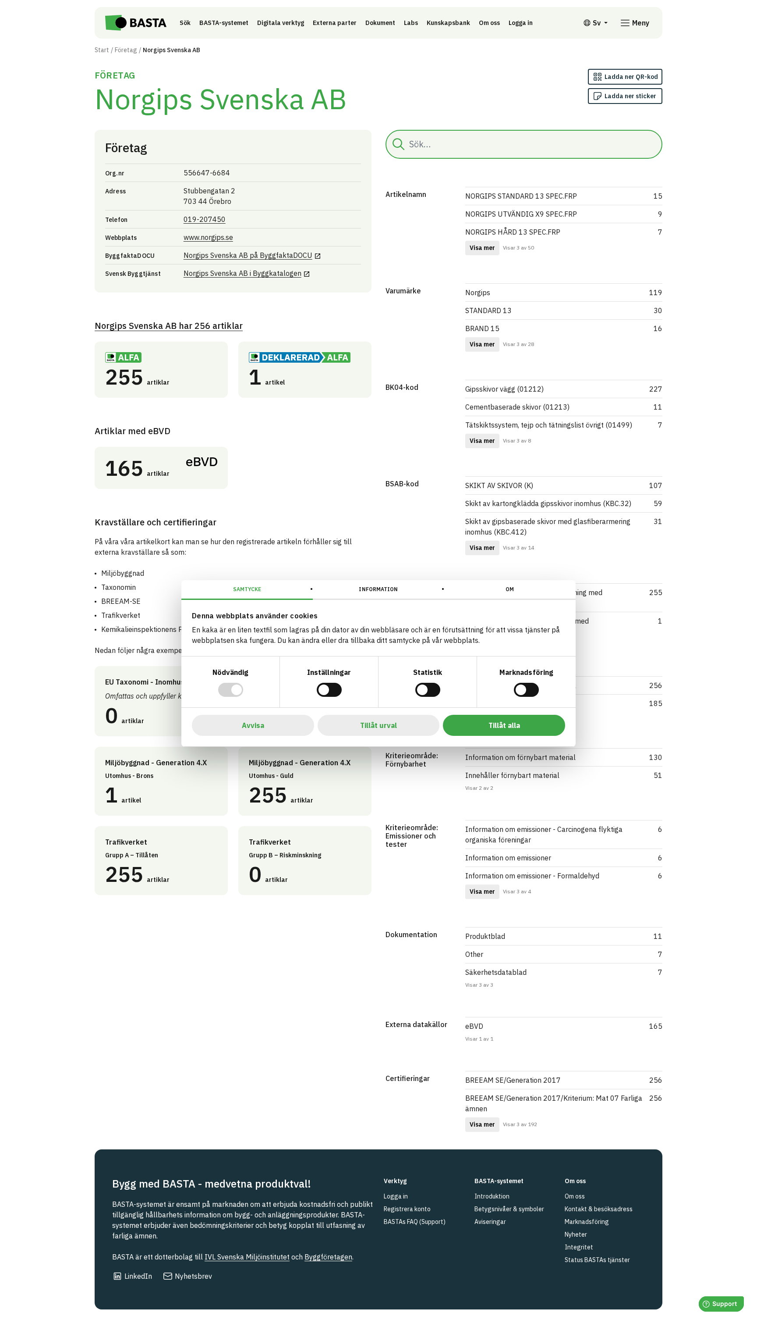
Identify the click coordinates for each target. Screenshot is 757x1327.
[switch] (329, 690)
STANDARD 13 (488, 310)
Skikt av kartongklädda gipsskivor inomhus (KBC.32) (548, 503)
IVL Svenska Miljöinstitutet (247, 1256)
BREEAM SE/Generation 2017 (513, 1080)
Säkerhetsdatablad (496, 972)
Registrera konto (407, 1209)
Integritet (579, 1247)
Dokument (380, 23)
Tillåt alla (504, 725)
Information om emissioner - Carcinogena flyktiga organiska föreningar (544, 834)
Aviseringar (490, 1222)
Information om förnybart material (520, 757)
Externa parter (335, 23)
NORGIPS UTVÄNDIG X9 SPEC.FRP (521, 214)
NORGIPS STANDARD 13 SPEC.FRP (521, 196)
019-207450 (205, 219)
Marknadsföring (587, 1222)
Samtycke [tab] (247, 589)
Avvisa (253, 725)
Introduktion (491, 1196)
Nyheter (576, 1234)
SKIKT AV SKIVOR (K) (499, 485)
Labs (411, 23)
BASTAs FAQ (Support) (415, 1222)
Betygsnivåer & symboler (509, 1209)
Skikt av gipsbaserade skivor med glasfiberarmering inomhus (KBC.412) (547, 526)
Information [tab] (378, 589)
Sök (185, 23)
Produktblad (485, 936)
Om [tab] (510, 589)
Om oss (489, 23)
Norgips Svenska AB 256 (169, 326)
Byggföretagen (328, 1256)
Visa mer (482, 248)
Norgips (477, 292)
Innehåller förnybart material (512, 775)
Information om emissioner (508, 857)
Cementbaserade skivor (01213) (517, 407)
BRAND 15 (482, 328)
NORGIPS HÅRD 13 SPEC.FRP (512, 232)
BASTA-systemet (223, 23)
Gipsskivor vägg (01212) (504, 389)
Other (474, 954)
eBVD (474, 1026)
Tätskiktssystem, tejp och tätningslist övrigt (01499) (548, 425)
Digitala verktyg (280, 23)
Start (102, 50)
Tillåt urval (378, 725)
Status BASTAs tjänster (597, 1260)
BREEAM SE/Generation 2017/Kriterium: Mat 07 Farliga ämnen (553, 1103)
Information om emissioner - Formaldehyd (532, 875)
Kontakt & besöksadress (599, 1209)
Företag (126, 50)
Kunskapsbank (448, 23)
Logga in (523, 22)
